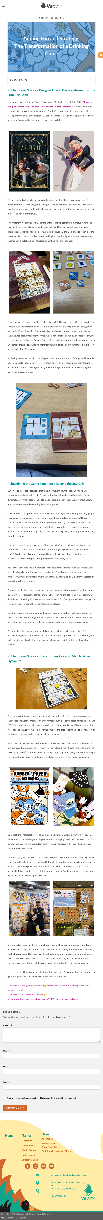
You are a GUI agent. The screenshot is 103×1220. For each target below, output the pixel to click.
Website (7, 1082)
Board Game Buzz (50, 1147)
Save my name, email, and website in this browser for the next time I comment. (41, 1098)
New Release (28, 1145)
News (45, 1134)
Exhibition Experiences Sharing (56, 1151)
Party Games (28, 1155)
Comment (8, 1025)
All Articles (47, 1138)
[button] (91, 80)
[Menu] (3, 5)
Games (26, 1135)
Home (9, 1135)
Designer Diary (48, 1142)
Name (6, 1050)
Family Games (29, 1150)
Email (6, 1066)
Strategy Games (30, 1159)
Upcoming (27, 1140)
